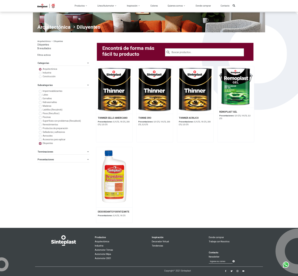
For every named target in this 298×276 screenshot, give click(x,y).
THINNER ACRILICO (189, 118)
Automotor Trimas (104, 250)
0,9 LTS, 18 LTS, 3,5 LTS (235, 117)
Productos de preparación (55, 128)
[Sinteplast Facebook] (225, 271)
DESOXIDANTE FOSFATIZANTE (113, 211)
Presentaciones (46, 159)
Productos (100, 237)
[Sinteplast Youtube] (243, 271)
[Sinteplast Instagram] (237, 271)
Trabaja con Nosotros (219, 241)
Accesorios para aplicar (54, 139)
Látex (45, 95)
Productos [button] (80, 6)
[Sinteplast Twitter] (231, 271)
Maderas (47, 106)
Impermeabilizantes (52, 91)
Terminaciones (45, 152)
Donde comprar (203, 6)
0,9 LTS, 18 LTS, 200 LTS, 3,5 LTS (114, 123)
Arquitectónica (53, 27)
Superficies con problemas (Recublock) (62, 121)
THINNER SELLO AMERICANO (113, 118)
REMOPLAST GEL (228, 112)
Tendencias (157, 245)
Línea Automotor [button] (106, 6)
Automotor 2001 (103, 258)
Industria (47, 72)
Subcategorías (45, 85)
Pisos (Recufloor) (51, 113)
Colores (154, 6)
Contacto (225, 6)
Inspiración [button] (132, 6)
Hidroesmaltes (50, 102)
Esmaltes (47, 98)
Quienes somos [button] (175, 6)
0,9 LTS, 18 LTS (111, 215)
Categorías (43, 63)
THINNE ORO (144, 118)
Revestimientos (50, 124)
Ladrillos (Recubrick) (52, 109)
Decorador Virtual (160, 241)
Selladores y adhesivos (54, 132)
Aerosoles (48, 136)
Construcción (49, 76)
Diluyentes (48, 143)
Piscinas (47, 117)
